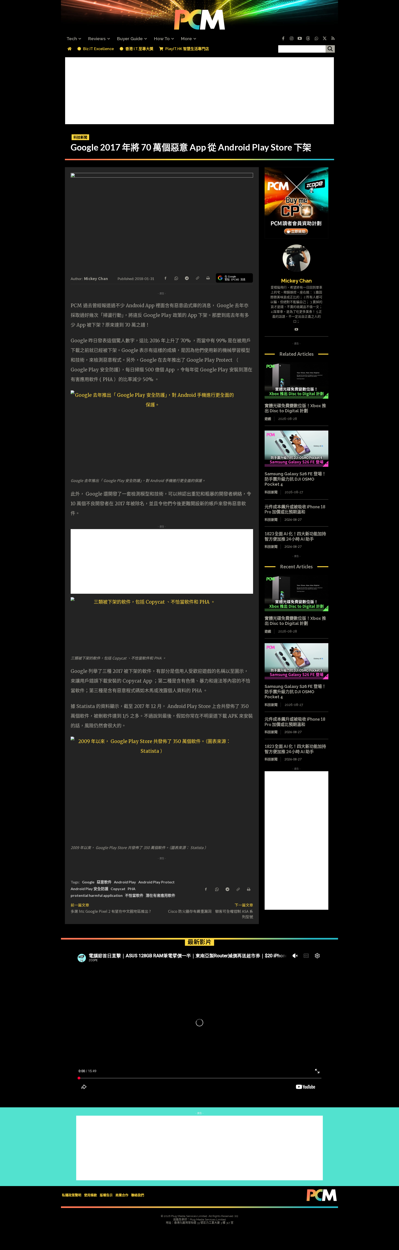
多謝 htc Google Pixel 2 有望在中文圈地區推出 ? (111, 911)
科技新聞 (80, 137)
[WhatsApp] (176, 277)
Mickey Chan (96, 278)
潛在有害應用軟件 (160, 895)
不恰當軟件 (134, 895)
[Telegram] (186, 277)
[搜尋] (330, 49)
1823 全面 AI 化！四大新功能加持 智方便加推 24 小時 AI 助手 (297, 536)
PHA (131, 888)
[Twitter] (324, 39)
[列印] (207, 277)
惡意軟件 (104, 882)
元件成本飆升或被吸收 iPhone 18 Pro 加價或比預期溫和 (295, 509)
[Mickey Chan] (296, 258)
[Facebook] (283, 39)
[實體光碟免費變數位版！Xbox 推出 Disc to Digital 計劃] (296, 380)
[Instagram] (291, 39)
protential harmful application (97, 895)
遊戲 (268, 419)
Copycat (118, 888)
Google (88, 882)
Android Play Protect (156, 882)
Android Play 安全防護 (89, 888)
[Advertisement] (199, 89)
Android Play (125, 882)
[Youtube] (300, 39)
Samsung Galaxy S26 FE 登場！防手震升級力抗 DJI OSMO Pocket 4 (295, 479)
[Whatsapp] (316, 39)
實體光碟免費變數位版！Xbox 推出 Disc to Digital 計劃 (295, 408)
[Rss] (333, 39)
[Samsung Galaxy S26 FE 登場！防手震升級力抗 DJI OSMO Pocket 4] (296, 449)
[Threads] (308, 39)
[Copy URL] (197, 277)
